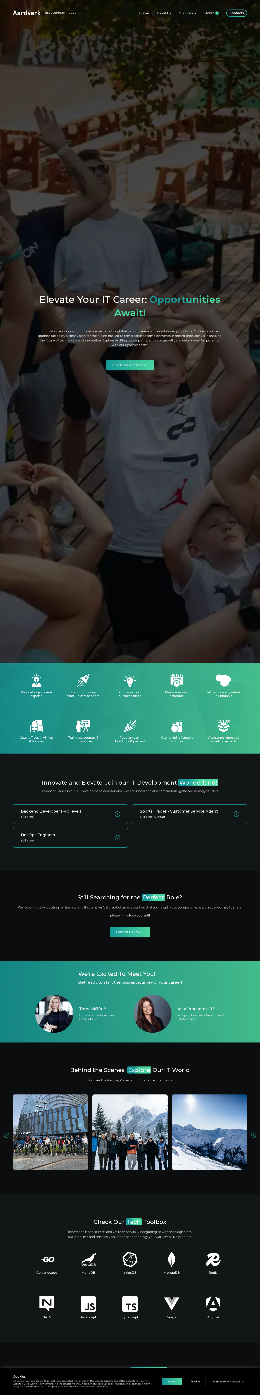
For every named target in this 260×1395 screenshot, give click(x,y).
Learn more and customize (228, 1381)
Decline (195, 1381)
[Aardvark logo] (44, 13)
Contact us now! (128, 932)
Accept (172, 1381)
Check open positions (128, 365)
